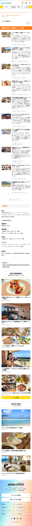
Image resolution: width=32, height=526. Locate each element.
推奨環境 (3, 513)
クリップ (28, 23)
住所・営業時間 (6, 21)
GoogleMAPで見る (6, 220)
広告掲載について (5, 507)
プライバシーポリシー (21, 510)
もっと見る (16, 397)
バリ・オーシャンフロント (11, 15)
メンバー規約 (19, 513)
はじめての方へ (19, 504)
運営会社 (3, 504)
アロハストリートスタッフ (7, 510)
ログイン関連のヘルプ (21, 507)
